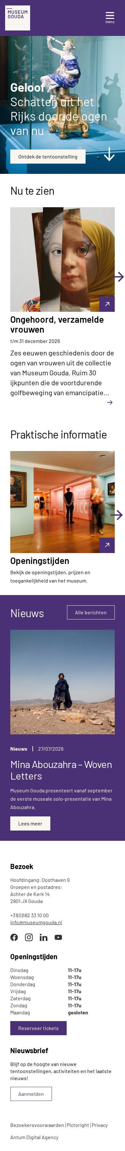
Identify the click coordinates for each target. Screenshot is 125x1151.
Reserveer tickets (38, 1028)
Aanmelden (31, 1094)
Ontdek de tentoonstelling (48, 156)
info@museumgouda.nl (36, 922)
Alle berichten (91, 612)
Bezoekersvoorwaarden (37, 1125)
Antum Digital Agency (34, 1137)
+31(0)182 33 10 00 (29, 915)
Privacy (100, 1125)
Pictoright (78, 1125)
